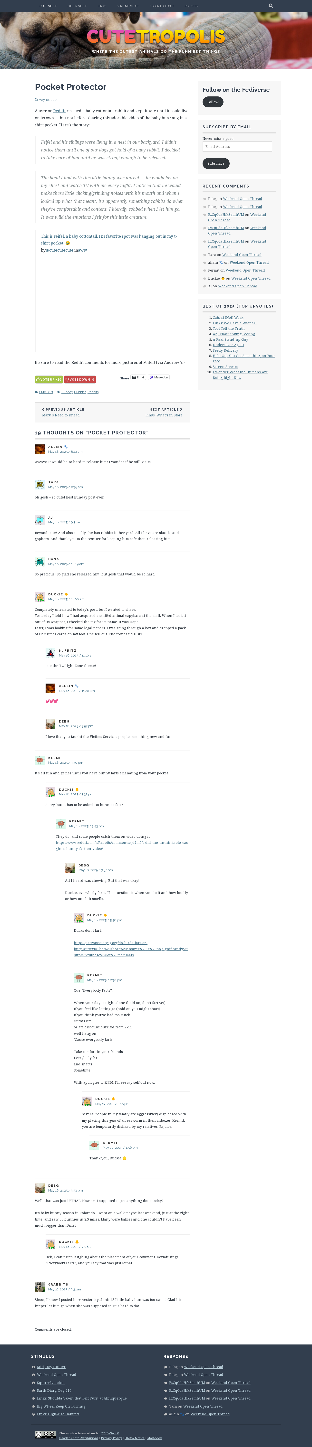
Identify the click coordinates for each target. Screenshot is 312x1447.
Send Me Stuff (128, 6)
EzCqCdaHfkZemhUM (226, 214)
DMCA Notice (135, 1438)
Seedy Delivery (225, 350)
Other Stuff (77, 6)
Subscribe (215, 163)
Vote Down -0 (82, 379)
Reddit (59, 110)
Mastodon (154, 1438)
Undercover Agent (228, 344)
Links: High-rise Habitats (58, 1414)
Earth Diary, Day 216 (54, 1390)
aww (82, 250)
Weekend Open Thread (242, 198)
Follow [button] (212, 102)
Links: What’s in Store (164, 413)
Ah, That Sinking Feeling (234, 334)
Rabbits (93, 392)
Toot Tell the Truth (229, 328)
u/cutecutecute (59, 250)
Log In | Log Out (162, 6)
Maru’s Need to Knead (63, 413)
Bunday (67, 392)
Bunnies (80, 392)
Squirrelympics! (51, 1382)
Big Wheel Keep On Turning (61, 1406)
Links (102, 6)
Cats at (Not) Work (228, 317)
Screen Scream (225, 366)
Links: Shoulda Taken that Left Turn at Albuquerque (82, 1398)
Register (191, 6)
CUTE (156, 36)
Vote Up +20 (50, 379)
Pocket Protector (71, 87)
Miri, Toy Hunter (51, 1366)
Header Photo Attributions (78, 1438)
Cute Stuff (48, 6)
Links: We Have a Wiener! (235, 323)
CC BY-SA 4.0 (110, 1433)
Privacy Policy (111, 1438)
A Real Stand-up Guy (230, 339)
